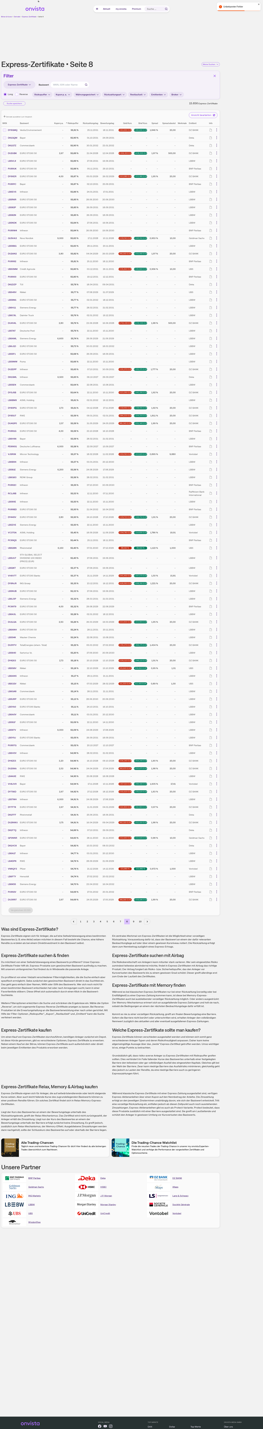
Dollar (172, 1426)
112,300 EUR (140, 683)
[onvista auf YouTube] (105, 1427)
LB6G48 (12, 691)
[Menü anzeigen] (97, 9)
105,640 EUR (125, 668)
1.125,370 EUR (140, 369)
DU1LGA (12, 621)
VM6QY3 (12, 868)
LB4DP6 (12, 861)
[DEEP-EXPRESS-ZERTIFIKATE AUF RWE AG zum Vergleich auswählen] (4, 861)
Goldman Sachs (36, 1186)
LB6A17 (12, 853)
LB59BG (12, 245)
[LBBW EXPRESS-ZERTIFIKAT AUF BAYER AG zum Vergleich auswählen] (4, 438)
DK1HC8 (12, 845)
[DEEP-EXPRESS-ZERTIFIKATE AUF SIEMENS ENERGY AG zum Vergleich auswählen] (4, 307)
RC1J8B (12, 493)
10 (140, 921)
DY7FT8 (12, 807)
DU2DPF (12, 369)
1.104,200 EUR (140, 415)
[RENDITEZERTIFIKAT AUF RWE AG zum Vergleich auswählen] (4, 415)
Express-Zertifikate (29, 17)
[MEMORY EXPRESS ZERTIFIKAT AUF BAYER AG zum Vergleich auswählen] (4, 184)
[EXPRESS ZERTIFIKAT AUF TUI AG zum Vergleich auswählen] (4, 284)
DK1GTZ (12, 145)
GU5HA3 (12, 238)
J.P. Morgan (106, 1195)
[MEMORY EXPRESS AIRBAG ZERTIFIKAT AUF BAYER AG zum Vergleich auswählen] (4, 784)
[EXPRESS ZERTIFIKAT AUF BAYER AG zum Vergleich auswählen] (4, 138)
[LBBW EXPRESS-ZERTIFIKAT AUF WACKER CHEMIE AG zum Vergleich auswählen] (4, 637)
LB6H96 (12, 438)
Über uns (228, 1426)
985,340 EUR (125, 423)
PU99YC (12, 184)
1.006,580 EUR (140, 899)
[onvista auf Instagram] (110, 1427)
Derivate (17, 17)
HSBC (103, 1186)
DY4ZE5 (12, 760)
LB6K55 (12, 884)
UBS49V (12, 292)
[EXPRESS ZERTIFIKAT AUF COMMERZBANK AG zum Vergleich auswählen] (4, 145)
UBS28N (12, 548)
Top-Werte (196, 1426)
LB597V (12, 729)
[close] (259, 4)
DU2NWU (13, 822)
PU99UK (12, 168)
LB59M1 (12, 299)
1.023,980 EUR (140, 176)
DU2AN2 (12, 253)
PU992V (12, 891)
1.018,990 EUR (125, 408)
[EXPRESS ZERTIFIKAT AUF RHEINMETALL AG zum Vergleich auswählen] (4, 548)
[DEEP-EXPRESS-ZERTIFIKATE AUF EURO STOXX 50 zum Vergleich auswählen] (4, 161)
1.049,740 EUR (140, 238)
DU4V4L (12, 323)
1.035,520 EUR (140, 791)
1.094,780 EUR (125, 532)
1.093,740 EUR (125, 454)
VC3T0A (12, 532)
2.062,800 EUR (140, 807)
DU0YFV (12, 645)
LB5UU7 (12, 558)
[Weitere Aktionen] (217, 130)
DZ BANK (177, 1178)
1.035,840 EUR (125, 269)
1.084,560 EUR (140, 784)
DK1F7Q (12, 830)
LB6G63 (12, 477)
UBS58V (12, 668)
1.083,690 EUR (140, 130)
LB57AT (12, 330)
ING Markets (34, 1195)
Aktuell (106, 8)
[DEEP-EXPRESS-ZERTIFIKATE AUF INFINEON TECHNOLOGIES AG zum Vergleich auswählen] (4, 501)
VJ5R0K (12, 454)
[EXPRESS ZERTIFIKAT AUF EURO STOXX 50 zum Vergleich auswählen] (4, 168)
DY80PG (12, 407)
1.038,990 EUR (140, 408)
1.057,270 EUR (140, 575)
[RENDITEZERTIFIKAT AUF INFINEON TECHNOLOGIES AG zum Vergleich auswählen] (4, 369)
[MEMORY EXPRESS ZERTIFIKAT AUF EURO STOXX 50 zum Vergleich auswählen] (4, 838)
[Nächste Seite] (147, 921)
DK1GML (12, 377)
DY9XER (12, 176)
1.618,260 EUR (125, 583)
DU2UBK (12, 153)
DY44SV (12, 517)
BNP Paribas (34, 1178)
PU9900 (12, 276)
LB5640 (12, 652)
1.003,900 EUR (125, 622)
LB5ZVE (12, 524)
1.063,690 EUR (125, 130)
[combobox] (70, 85)
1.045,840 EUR (140, 269)
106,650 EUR (140, 668)
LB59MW (12, 361)
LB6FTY (12, 876)
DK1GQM (12, 137)
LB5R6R (12, 199)
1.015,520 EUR (125, 791)
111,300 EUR (125, 683)
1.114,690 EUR (140, 532)
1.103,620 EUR (140, 454)
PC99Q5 (12, 540)
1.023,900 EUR (140, 622)
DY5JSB (12, 392)
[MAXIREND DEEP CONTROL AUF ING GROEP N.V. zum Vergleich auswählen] (4, 583)
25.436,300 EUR (140, 153)
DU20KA (12, 768)
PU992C (12, 485)
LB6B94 (12, 461)
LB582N (12, 215)
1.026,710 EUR (125, 517)
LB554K (12, 637)
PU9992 (12, 261)
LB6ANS (12, 675)
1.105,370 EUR (125, 369)
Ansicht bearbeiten (201, 115)
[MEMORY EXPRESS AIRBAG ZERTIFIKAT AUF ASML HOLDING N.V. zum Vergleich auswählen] (4, 532)
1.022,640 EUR (140, 838)
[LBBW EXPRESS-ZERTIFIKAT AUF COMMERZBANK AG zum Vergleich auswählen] (4, 691)
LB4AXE (12, 776)
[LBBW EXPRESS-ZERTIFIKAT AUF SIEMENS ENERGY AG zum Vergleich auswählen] (4, 525)
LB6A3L (12, 614)
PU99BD (12, 509)
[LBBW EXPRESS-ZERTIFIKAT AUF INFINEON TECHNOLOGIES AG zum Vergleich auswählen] (4, 192)
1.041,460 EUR (125, 575)
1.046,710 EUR (140, 517)
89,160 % (141, 548)
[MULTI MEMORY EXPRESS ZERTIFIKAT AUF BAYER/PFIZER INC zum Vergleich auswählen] (4, 868)
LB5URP (12, 699)
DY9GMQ (12, 130)
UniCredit (105, 1213)
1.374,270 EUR (125, 645)
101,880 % (125, 868)
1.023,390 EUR (125, 392)
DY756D (12, 791)
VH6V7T (12, 575)
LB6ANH (12, 629)
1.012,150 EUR (140, 822)
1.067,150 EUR (125, 784)
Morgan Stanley (108, 1204)
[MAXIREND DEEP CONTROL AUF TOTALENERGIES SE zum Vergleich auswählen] (4, 645)
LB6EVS (12, 191)
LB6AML (12, 338)
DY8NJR (12, 583)
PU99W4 (12, 230)
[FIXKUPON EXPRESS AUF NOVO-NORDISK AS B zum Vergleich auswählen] (4, 238)
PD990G (12, 446)
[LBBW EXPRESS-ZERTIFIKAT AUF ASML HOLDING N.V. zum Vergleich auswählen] (4, 400)
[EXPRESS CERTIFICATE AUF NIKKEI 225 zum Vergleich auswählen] (4, 292)
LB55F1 (12, 353)
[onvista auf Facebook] (99, 1427)
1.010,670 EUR (140, 768)
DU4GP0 (12, 423)
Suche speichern (14, 103)
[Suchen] (166, 9)
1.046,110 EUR (140, 660)
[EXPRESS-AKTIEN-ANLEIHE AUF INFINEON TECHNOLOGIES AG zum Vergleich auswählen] (4, 730)
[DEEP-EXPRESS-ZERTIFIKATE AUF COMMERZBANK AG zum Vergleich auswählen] (4, 384)
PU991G (12, 431)
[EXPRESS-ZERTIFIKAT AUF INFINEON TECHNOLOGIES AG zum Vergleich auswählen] (4, 493)
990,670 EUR (125, 768)
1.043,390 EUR (140, 392)
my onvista (121, 8)
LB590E (12, 501)
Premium (136, 8)
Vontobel (176, 1213)
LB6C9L (12, 315)
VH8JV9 (12, 783)
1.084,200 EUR (125, 415)
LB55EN (12, 384)
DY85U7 (12, 415)
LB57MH (12, 799)
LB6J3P (12, 598)
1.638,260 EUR (140, 583)
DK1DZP (12, 284)
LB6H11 (12, 307)
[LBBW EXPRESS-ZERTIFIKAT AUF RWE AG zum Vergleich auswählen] (4, 776)
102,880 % (140, 868)
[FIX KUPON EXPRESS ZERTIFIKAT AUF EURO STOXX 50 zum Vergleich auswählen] (4, 431)
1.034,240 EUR (125, 760)
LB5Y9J (12, 737)
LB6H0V (12, 753)
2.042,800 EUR (125, 807)
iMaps (175, 1186)
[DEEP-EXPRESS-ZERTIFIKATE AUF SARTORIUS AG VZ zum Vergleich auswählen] (4, 653)
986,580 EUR (125, 899)
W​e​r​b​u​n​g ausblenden (134, 37)
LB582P (12, 207)
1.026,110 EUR (125, 660)
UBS (30, 1213)
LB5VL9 (12, 160)
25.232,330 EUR (140, 323)
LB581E (12, 469)
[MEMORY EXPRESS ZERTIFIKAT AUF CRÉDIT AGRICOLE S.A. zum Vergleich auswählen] (4, 269)
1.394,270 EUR (140, 645)
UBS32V (12, 683)
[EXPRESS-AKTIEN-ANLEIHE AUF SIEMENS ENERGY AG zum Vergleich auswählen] (4, 338)
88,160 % (125, 548)
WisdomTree (34, 1222)
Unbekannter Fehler (233, 7)
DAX (150, 1426)
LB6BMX (12, 400)
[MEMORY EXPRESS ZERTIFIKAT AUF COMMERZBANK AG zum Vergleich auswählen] (4, 745)
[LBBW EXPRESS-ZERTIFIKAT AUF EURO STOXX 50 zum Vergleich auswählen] (4, 199)
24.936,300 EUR (125, 153)
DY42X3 (12, 660)
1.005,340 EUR (140, 423)
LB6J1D (12, 346)
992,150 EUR (125, 822)
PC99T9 (12, 606)
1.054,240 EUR (140, 760)
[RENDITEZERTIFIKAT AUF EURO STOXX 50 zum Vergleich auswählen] (4, 392)
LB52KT (12, 568)
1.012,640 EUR (125, 838)
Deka (102, 1178)
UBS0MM (13, 269)
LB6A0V (12, 714)
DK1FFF (12, 814)
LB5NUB (12, 591)
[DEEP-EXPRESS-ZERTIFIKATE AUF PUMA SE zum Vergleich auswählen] (4, 361)
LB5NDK (12, 222)
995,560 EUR (125, 253)
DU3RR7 (12, 899)
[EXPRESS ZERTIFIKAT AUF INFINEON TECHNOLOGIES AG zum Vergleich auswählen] (4, 230)
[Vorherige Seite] (74, 921)
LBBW (31, 1204)
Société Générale (181, 1204)
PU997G (12, 745)
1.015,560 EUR (140, 253)
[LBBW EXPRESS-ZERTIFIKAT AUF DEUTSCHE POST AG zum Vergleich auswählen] (4, 330)
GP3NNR (12, 837)
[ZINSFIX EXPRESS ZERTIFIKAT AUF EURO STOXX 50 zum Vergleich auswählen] (4, 153)
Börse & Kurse (6, 17)
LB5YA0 (12, 706)
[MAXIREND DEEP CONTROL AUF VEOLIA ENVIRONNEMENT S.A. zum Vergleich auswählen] (4, 130)
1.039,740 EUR (125, 238)
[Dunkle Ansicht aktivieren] (39, 1)
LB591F (12, 722)
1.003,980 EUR (125, 176)
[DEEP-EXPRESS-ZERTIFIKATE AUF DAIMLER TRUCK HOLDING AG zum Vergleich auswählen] (4, 315)
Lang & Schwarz (180, 1195)
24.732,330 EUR (125, 323)
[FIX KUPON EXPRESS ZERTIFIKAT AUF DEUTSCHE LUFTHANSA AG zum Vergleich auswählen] (4, 446)
